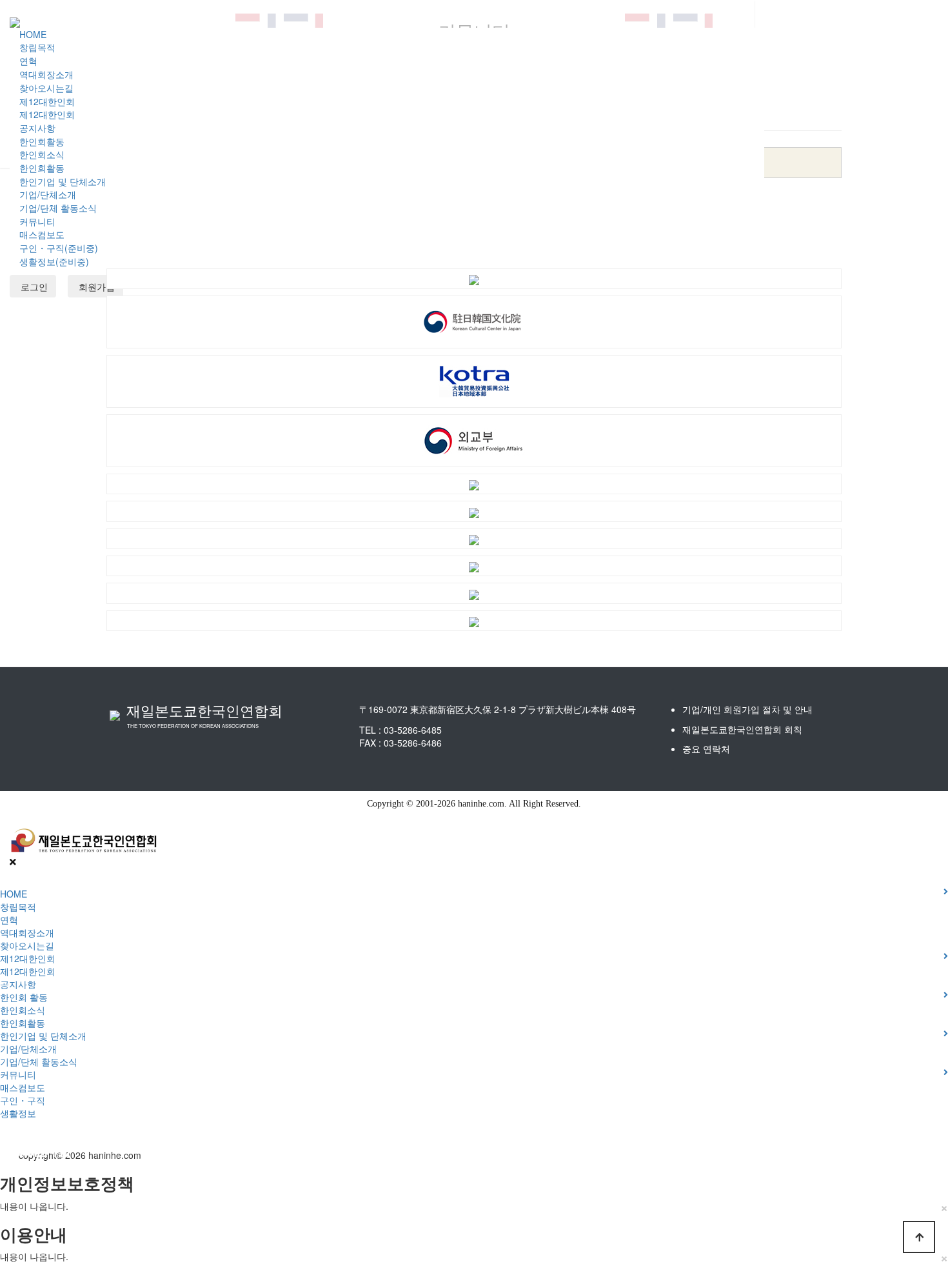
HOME (32, 34)
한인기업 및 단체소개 (62, 181)
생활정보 (18, 1113)
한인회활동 (41, 141)
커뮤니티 (37, 221)
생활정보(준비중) (54, 261)
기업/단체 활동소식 (58, 207)
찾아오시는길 (46, 87)
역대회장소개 (46, 74)
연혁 (28, 60)
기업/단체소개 (47, 194)
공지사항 (37, 127)
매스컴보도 (41, 234)
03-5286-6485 (413, 729)
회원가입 (95, 286)
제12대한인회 (47, 101)
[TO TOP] (919, 1237)
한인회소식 (41, 154)
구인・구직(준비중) (58, 247)
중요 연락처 (706, 748)
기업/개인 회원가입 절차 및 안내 (747, 709)
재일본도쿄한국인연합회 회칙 (742, 729)
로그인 (33, 286)
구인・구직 (22, 1100)
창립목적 (37, 47)
